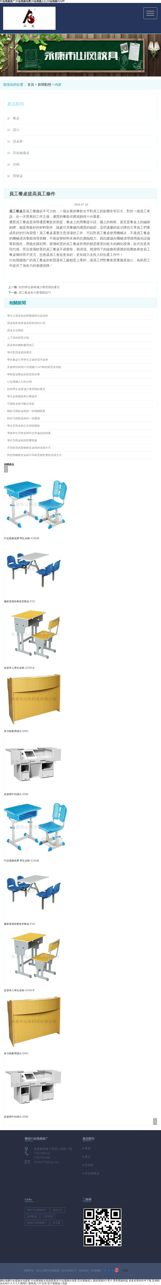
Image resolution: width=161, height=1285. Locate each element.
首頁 (30, 84)
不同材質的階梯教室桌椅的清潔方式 (29, 447)
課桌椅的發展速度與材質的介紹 (26, 323)
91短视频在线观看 (20, 1280)
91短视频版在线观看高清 (44, 1280)
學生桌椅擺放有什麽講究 (22, 396)
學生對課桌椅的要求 (19, 352)
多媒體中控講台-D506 (16, 794)
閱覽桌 (18, 176)
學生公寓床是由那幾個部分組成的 (27, 315)
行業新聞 (48, 1216)
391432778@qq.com (46, 1162)
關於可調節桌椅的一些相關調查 (26, 411)
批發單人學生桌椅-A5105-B (19, 667)
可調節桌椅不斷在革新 (20, 403)
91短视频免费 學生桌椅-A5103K (21, 538)
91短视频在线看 (68, 1280)
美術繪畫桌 (21, 153)
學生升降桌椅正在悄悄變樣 (23, 425)
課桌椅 (18, 141)
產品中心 (58, 1210)
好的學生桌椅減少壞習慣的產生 (39, 287)
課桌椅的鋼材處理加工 (20, 345)
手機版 (124, 1270)
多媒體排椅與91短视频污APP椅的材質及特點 (34, 367)
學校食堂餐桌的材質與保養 (23, 374)
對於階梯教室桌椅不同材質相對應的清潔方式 (34, 455)
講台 (16, 130)
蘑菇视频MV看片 (102, 1280)
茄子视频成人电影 (57, 1283)
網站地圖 (5, 1280)
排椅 (16, 164)
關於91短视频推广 (37, 1210)
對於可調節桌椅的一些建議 (23, 418)
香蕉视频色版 (120, 1280)
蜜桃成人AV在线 (37, 1283)
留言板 (56, 1222)
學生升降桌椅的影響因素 (22, 440)
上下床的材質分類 (18, 337)
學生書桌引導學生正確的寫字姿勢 (27, 359)
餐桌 (16, 118)
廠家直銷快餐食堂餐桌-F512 (19, 601)
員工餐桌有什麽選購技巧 (35, 292)
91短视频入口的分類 (19, 381)
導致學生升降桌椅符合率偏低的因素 (29, 433)
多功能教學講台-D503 (16, 731)
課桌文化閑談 (15, 330)
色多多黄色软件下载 (140, 1280)
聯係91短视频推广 (37, 1222)
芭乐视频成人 (84, 1280)
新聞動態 (44, 84)
